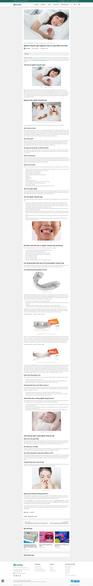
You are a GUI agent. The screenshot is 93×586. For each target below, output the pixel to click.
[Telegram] (34, 516)
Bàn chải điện (67, 572)
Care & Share (30, 43)
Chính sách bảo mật (38, 566)
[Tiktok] (64, 1)
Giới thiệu (51, 567)
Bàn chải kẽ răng (67, 567)
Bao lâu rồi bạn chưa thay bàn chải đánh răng (62, 545)
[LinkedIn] (30, 516)
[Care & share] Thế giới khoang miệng (45, 545)
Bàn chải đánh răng (68, 566)
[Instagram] (61, 1)
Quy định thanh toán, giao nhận (40, 569)
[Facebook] (59, 1)
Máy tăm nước (67, 570)
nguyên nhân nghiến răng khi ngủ (40, 60)
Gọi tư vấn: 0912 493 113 (75, 1)
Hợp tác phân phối (64, 4)
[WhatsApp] (31, 516)
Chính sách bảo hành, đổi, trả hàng (40, 570)
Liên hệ (68, 1)
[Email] (36, 516)
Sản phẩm (43, 4)
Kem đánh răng (67, 569)
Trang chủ (36, 4)
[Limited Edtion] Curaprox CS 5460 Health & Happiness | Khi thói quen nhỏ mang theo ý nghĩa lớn (30, 546)
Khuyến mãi (56, 4)
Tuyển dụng (52, 569)
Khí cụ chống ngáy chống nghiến (70, 575)
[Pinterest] (33, 516)
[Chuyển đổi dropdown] (45, 4)
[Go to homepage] (17, 5)
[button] (46, 54)
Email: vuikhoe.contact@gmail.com (20, 573)
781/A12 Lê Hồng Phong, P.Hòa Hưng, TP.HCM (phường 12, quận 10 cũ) (22, 570)
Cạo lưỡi (66, 573)
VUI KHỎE (30, 500)
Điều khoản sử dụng (38, 567)
